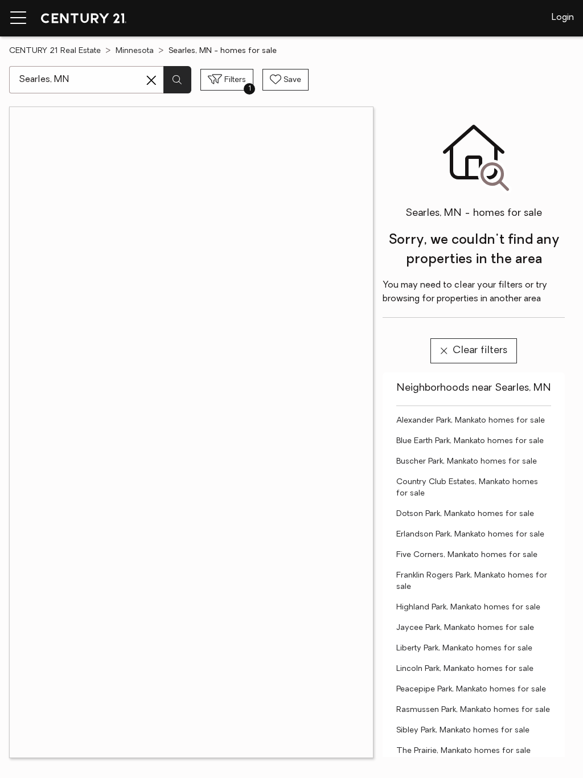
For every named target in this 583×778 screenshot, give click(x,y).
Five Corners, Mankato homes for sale (466, 555)
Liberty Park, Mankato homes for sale (464, 648)
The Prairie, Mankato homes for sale (463, 751)
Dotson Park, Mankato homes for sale (465, 514)
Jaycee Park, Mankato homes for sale (465, 628)
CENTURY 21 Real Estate (55, 51)
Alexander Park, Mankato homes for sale (470, 420)
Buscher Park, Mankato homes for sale (466, 461)
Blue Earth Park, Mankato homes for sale (470, 441)
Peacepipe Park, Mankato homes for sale (471, 689)
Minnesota (135, 51)
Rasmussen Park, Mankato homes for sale (473, 710)
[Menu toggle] (18, 18)
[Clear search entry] (151, 80)
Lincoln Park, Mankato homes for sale (464, 669)
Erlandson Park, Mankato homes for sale (470, 534)
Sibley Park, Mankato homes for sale (462, 730)
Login (563, 17)
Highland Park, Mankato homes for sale (468, 607)
